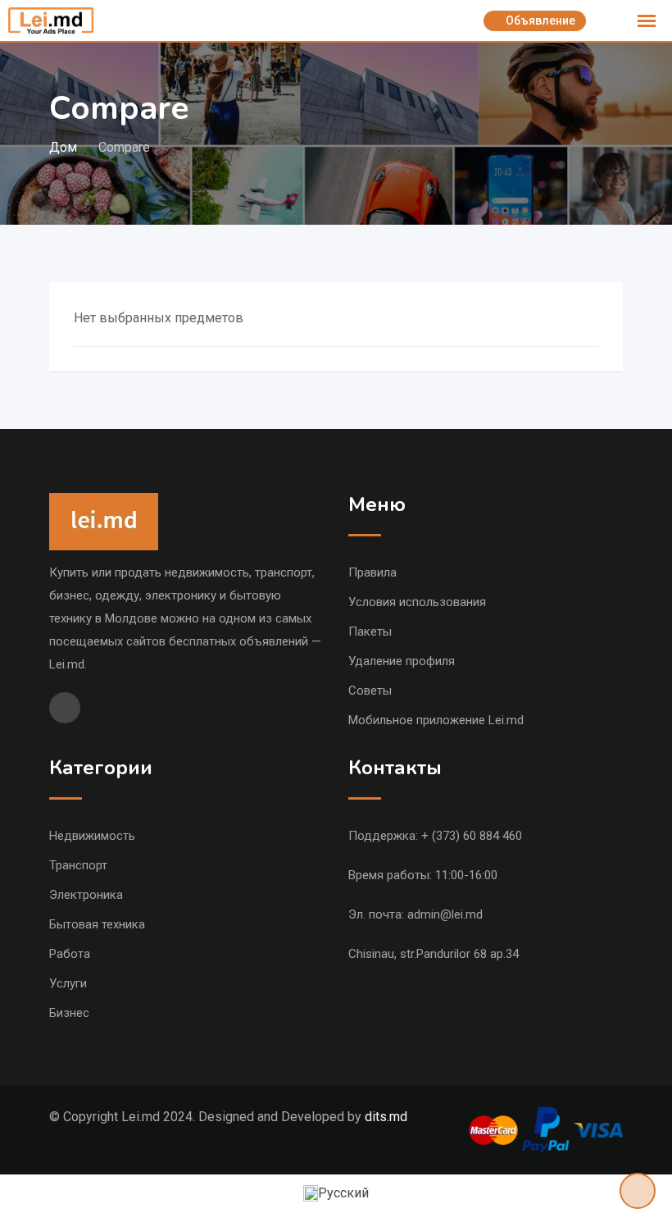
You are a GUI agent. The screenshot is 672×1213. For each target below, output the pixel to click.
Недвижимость (92, 835)
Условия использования (417, 602)
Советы (370, 690)
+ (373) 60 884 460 (471, 835)
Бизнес (69, 1013)
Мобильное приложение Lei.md (436, 720)
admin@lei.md (445, 914)
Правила (372, 572)
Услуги (68, 983)
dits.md (386, 1116)
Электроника (86, 894)
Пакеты (370, 631)
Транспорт (78, 865)
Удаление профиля (401, 661)
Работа (69, 953)
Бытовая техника (97, 924)
